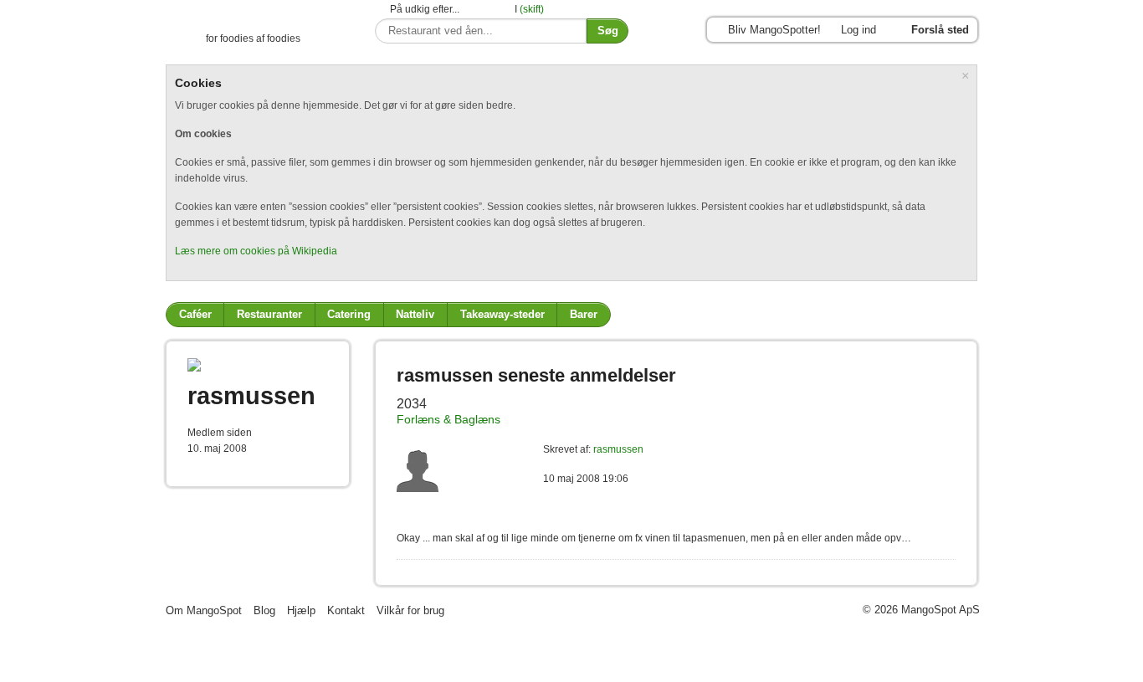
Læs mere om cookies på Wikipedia (256, 251)
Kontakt (346, 610)
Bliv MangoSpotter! (774, 29)
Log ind (858, 29)
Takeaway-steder (502, 314)
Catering (349, 314)
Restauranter (269, 314)
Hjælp (301, 610)
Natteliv (415, 314)
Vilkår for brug (410, 610)
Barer (583, 314)
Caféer (195, 314)
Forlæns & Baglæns (448, 419)
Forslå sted (940, 29)
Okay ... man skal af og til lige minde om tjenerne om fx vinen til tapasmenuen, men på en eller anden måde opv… (654, 538)
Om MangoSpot (204, 610)
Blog (264, 610)
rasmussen (618, 449)
